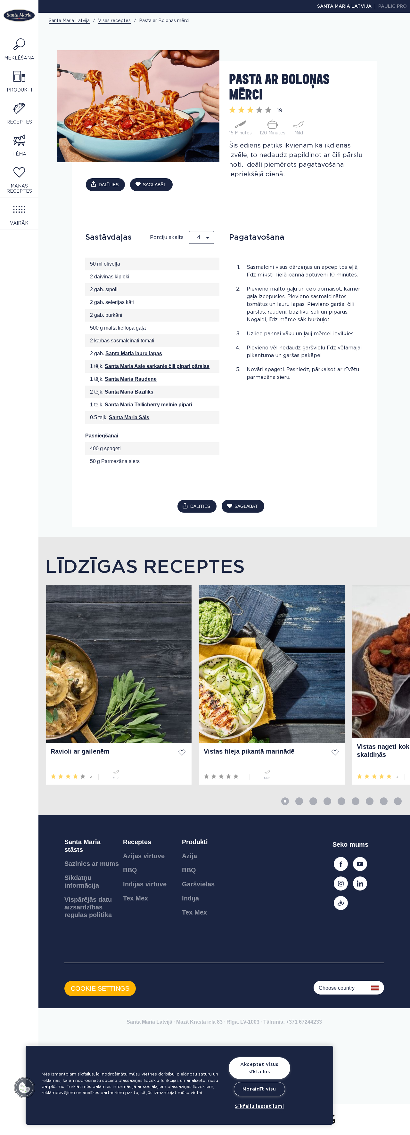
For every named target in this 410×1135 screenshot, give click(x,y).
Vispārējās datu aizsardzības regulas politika (88, 907)
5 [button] (341, 801)
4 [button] (327, 801)
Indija (190, 898)
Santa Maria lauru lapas (133, 353)
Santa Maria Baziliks (129, 392)
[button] (24, 1087)
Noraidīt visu (259, 1089)
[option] (115, 685)
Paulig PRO (392, 6)
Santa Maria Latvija (344, 6)
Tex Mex (135, 898)
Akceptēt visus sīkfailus (259, 1068)
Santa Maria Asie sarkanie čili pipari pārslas (157, 366)
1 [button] (285, 801)
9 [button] (398, 801)
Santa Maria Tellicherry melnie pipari (148, 404)
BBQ (130, 870)
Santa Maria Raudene (131, 379)
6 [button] (355, 801)
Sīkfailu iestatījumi (259, 1106)
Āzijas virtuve (144, 855)
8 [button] (384, 801)
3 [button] (313, 801)
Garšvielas (198, 884)
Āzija (189, 855)
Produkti (195, 841)
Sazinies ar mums (91, 863)
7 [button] (369, 801)
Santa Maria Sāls (129, 417)
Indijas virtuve (145, 884)
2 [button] (299, 801)
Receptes (137, 841)
